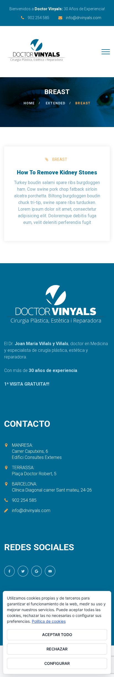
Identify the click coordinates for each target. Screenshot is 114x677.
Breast (59, 159)
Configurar (57, 663)
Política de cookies (49, 621)
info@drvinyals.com (83, 17)
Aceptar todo (57, 634)
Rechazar (57, 649)
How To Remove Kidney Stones (57, 172)
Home (29, 103)
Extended (56, 103)
